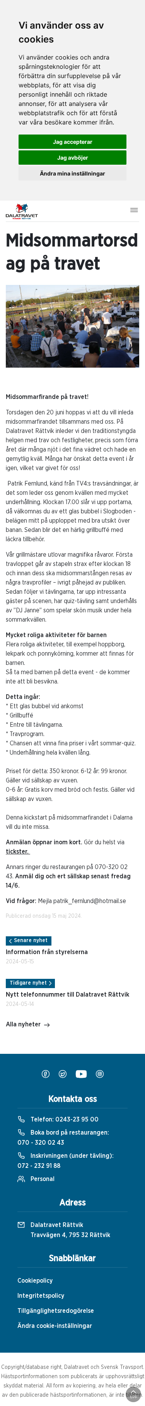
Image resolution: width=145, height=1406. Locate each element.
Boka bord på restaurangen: (63, 1138)
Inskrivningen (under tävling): (65, 1161)
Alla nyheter (23, 1024)
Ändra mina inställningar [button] (72, 173)
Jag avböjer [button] (72, 157)
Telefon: (64, 1119)
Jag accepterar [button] (72, 141)
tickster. (18, 852)
